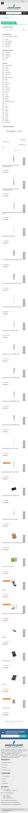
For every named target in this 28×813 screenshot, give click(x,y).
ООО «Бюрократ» (5, 776)
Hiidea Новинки (8, 41)
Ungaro (6, 113)
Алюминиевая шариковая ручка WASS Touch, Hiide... (14, 213)
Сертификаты (5, 783)
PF (5, 103)
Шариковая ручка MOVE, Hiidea (10, 330)
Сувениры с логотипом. (6, 752)
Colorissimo (7, 74)
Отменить (19, 131)
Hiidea (11, 17)
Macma (6, 98)
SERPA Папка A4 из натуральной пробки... (13, 542)
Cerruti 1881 (7, 72)
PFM (6, 105)
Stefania (7, 110)
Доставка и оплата (6, 769)
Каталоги (4, 767)
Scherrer (7, 106)
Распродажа (8, 55)
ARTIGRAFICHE (8, 65)
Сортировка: (23, 139)
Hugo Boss (7, 87)
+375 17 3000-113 (6, 795)
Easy (6, 81)
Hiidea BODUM (8, 42)
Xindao (6, 119)
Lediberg (7, 96)
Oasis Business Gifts (9, 101)
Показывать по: (22, 144)
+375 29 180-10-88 (7, 797)
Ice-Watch (7, 89)
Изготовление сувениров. (16, 752)
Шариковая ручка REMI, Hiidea (10, 519)
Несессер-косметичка (8, 566)
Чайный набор (6, 708)
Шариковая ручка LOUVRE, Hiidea (10, 495)
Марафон (7, 120)
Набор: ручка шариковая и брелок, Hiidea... (13, 613)
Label (6, 93)
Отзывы (4, 781)
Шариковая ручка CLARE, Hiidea (10, 472)
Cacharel (7, 70)
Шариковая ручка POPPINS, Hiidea (11, 354)
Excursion (7, 82)
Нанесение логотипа (6, 762)
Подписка (23, 736)
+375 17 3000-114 (6, 796)
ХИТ (6, 59)
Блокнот (4, 684)
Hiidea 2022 (7, 44)
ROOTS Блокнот (6, 660)
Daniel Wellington (8, 77)
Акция (6, 57)
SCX (6, 108)
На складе (7, 52)
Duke (6, 79)
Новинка (7, 54)
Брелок (4, 590)
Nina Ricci (7, 100)
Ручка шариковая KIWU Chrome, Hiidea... (12, 307)
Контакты (4, 778)
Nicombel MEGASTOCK (7, 810)
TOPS (6, 112)
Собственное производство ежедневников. (10, 753)
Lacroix (6, 94)
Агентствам (4, 765)
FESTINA (7, 84)
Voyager (7, 115)
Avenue (7, 67)
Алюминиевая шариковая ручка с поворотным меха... (11, 166)
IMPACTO (7, 91)
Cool (6, 75)
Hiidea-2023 (7, 46)
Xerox (6, 117)
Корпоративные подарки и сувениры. (18, 750)
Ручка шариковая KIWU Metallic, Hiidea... (12, 259)
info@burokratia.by (9, 792)
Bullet (6, 68)
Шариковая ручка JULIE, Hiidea (10, 448)
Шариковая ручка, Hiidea (8, 236)
